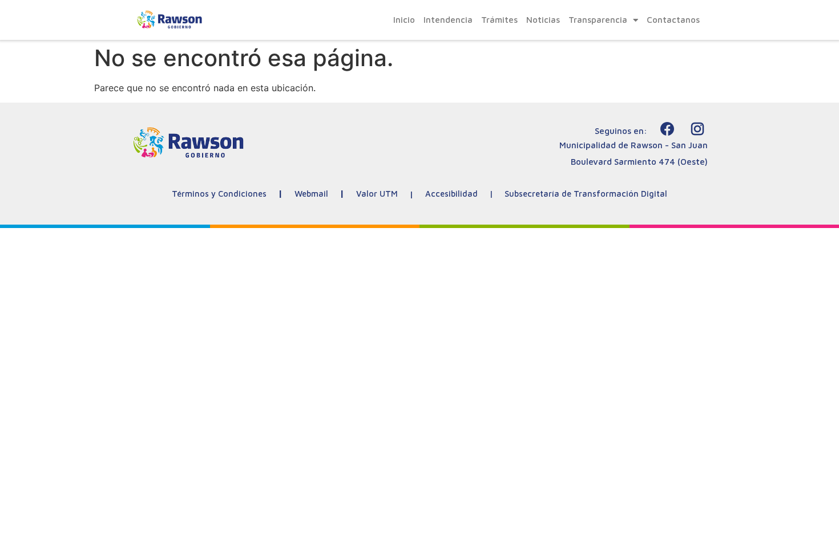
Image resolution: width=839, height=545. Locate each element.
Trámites (499, 20)
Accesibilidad (451, 193)
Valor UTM (377, 193)
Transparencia (597, 20)
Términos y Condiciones (219, 193)
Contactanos (673, 20)
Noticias (543, 20)
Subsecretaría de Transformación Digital (586, 193)
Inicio (404, 20)
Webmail (311, 193)
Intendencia (448, 20)
